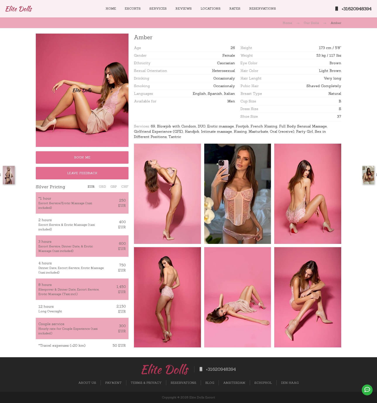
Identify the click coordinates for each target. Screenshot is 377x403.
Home (111, 8)
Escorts (133, 8)
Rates (234, 8)
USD (102, 187)
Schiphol (263, 383)
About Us (87, 383)
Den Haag (290, 383)
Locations (210, 8)
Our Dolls (311, 23)
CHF (125, 187)
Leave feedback (82, 173)
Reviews (183, 8)
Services (158, 8)
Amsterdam (234, 383)
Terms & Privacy (146, 383)
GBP (113, 187)
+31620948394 (356, 8)
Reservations (262, 8)
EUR (91, 187)
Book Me (82, 157)
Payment (113, 383)
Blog (209, 383)
